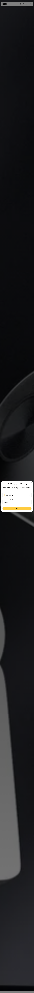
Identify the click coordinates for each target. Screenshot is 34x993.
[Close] (31, 483)
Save (17, 508)
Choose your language (8, 499)
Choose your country (8, 492)
